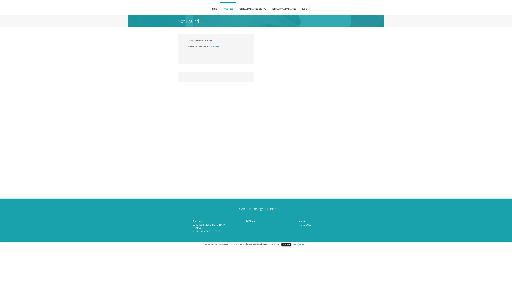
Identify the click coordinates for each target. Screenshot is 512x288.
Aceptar (286, 244)
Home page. (214, 46)
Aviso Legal (305, 224)
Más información (300, 244)
